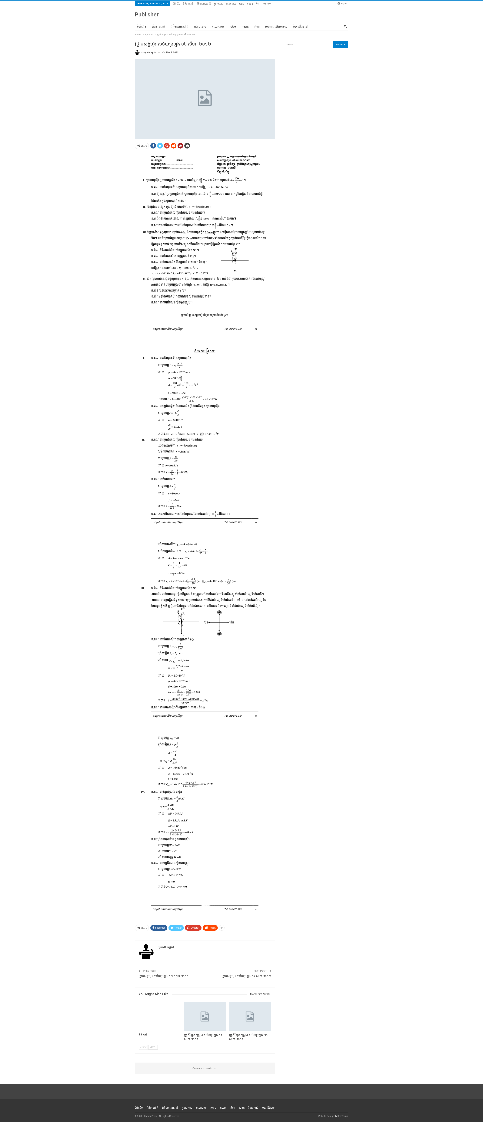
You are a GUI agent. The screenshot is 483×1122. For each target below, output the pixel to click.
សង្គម (241, 3)
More (266, 3)
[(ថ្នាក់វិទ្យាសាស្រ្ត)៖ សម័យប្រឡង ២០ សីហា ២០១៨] (250, 1016)
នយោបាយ (231, 3)
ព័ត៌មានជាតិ (188, 3)
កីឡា (258, 3)
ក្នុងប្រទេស (218, 3)
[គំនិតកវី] (160, 1016)
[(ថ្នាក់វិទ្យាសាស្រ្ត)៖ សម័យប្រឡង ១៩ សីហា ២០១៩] (205, 1016)
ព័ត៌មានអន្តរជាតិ (203, 3)
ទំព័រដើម (176, 3)
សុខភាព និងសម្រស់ (276, 26)
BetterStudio (341, 1116)
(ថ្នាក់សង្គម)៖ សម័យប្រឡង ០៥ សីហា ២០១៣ (246, 976)
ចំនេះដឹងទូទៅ (300, 26)
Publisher (147, 14)
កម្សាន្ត (250, 3)
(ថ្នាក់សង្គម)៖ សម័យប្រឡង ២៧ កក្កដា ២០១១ (163, 976)
